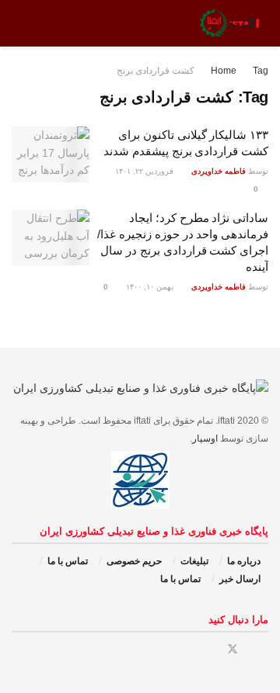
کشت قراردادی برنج (155, 70)
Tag (260, 70)
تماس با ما (67, 561)
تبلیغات (194, 561)
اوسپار (205, 438)
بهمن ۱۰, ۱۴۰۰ (151, 286)
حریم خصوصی (134, 561)
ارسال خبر (240, 578)
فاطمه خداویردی (218, 171)
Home (223, 70)
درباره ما (244, 561)
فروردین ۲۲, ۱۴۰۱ (145, 171)
